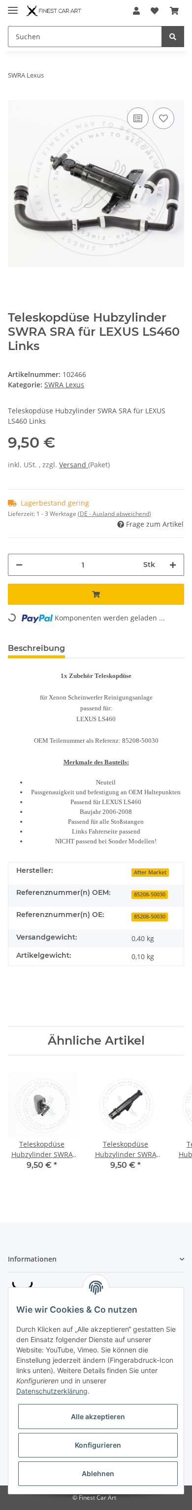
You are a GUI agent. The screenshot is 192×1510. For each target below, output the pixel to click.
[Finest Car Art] (54, 11)
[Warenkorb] (174, 11)
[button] (136, 11)
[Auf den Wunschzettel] (163, 118)
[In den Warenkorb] (96, 594)
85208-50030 (149, 894)
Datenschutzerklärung (52, 1391)
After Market (150, 872)
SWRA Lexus (64, 384)
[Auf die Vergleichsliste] (138, 118)
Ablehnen (98, 1473)
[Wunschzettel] (154, 11)
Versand (73, 464)
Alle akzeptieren (98, 1416)
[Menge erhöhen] (173, 564)
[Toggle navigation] (13, 6)
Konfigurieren (98, 1445)
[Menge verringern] (19, 564)
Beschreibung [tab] (36, 648)
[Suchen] (172, 36)
